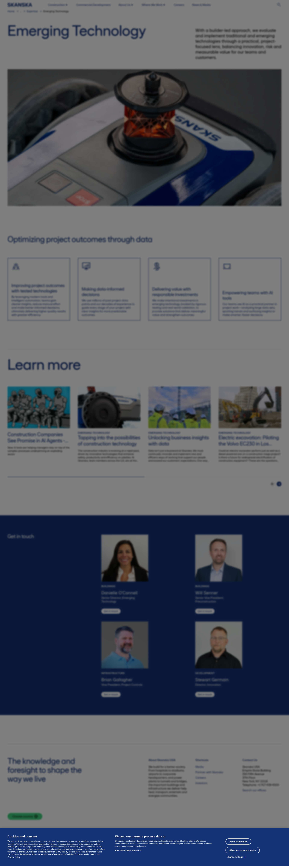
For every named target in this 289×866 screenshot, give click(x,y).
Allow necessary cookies (242, 850)
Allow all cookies (238, 841)
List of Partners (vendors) (128, 850)
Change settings (235, 857)
